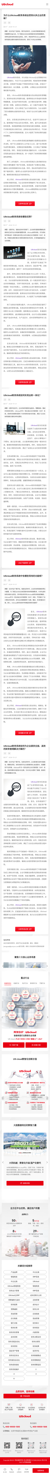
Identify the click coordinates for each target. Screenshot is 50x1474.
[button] (2, 966)
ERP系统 (36, 1277)
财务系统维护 (14, 1369)
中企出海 (36, 1272)
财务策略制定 (36, 1360)
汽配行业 (42, 983)
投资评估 (36, 1351)
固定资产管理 (14, 1351)
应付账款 (14, 1318)
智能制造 (14, 1277)
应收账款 (36, 1314)
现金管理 (36, 1318)
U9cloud (10, 77)
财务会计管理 (14, 1291)
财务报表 (14, 1304)
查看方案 (37, 1045)
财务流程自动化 (14, 1341)
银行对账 (14, 1323)
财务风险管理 (14, 1332)
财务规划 (36, 1328)
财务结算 (36, 1346)
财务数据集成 (36, 1355)
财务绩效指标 (14, 1365)
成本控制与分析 (36, 1295)
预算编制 (14, 1309)
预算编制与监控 (14, 1300)
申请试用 (26, 1396)
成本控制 (14, 1337)
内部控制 (36, 1332)
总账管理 (36, 1300)
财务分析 (36, 1309)
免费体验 (40, 1470)
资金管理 (14, 1314)
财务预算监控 (36, 1365)
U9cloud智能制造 (14, 1286)
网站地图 (28, 1462)
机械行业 (16, 983)
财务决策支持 (36, 1337)
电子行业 (25, 983)
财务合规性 (36, 1341)
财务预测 (14, 1346)
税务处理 (14, 1328)
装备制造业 (7, 983)
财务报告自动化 (14, 1360)
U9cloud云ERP (14, 1295)
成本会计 (36, 1304)
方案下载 (15, 1045)
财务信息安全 (14, 1355)
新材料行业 (33, 983)
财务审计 (36, 1323)
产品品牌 (14, 1272)
